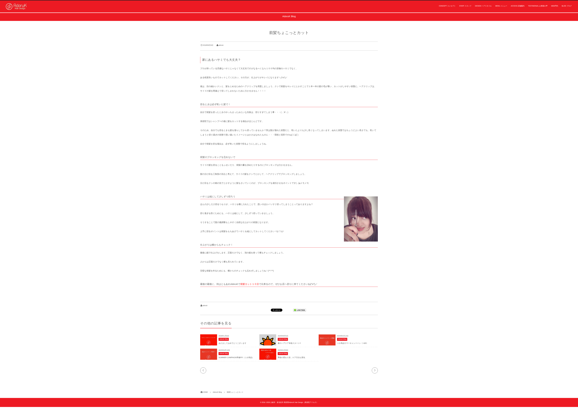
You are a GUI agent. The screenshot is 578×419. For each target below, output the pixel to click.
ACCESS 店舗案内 (517, 6)
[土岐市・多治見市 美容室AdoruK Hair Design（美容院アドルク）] (17, 6)
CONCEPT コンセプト (447, 6)
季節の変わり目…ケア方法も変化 (291, 357)
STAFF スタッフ (465, 6)
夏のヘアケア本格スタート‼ (289, 343)
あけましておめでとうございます (232, 343)
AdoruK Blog (223, 339)
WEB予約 (554, 6)
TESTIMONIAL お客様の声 (537, 6)
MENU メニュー (501, 6)
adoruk (221, 45)
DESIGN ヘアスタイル (483, 6)
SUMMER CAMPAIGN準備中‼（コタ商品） (236, 357)
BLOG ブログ (567, 6)
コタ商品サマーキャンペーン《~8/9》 (352, 343)
